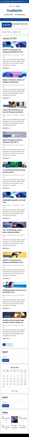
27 (14, 384)
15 (21, 378)
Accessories (7, 45)
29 (21, 384)
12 (11, 378)
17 (4, 381)
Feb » (16, 391)
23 (25, 381)
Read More (6, 68)
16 (25, 378)
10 (4, 378)
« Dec (12, 391)
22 (21, 381)
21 (18, 381)
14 (18, 378)
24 (4, 384)
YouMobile (14, 10)
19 (11, 381)
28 (18, 384)
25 (7, 384)
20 (14, 381)
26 (11, 384)
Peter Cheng (7, 55)
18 (7, 381)
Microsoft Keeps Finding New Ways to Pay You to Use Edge (12, 1)
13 (14, 378)
